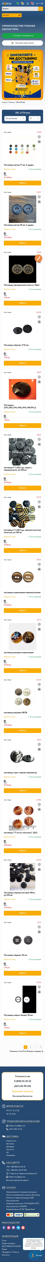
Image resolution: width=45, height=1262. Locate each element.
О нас (4, 1240)
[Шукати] (40, 9)
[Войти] (28, 4)
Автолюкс (10, 1144)
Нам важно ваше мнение (24, 43)
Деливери (10, 1147)
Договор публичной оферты (17, 1180)
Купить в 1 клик (9, 169)
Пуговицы (11, 102)
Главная (4, 102)
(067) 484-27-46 (15, 1129)
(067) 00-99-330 (22, 1086)
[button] (32, 3)
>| (41, 1047)
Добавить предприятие (24, 35)
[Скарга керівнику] (23, 1228)
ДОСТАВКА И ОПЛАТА (11, 1246)
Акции (4, 1249)
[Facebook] (4, 1228)
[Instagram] (9, 1228)
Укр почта (10, 1149)
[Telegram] (18, 1228)
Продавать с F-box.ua (10, 1252)
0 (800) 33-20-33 (22, 1081)
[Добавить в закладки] (39, 137)
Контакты (6, 1255)
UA (37, 4)
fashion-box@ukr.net (17, 1126)
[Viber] (13, 1228)
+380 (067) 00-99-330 (18, 1170)
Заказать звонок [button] (22, 1091)
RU (42, 4)
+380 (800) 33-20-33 (17, 1167)
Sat (7, 1152)
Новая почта (11, 1141)
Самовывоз (10, 1155)
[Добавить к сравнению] (39, 142)
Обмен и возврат (8, 1243)
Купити (22, 183)
